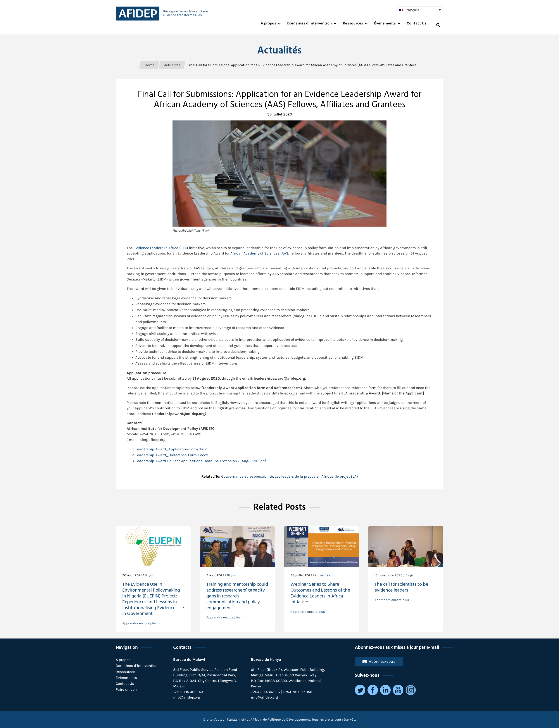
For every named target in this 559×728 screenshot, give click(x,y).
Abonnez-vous (382, 661)
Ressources (125, 671)
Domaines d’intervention (136, 665)
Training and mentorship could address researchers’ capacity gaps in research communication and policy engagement (237, 597)
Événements (126, 677)
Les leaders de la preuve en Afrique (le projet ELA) (316, 476)
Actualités (322, 575)
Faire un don (126, 689)
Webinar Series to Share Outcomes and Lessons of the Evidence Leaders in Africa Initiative (320, 594)
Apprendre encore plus (139, 623)
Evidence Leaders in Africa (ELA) (161, 248)
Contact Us (125, 683)
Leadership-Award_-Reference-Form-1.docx (171, 455)
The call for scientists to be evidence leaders (401, 588)
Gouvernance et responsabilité (247, 476)
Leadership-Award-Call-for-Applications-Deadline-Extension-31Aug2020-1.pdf (200, 461)
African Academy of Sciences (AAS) (260, 253)
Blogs (149, 575)
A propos (123, 659)
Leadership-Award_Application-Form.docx (171, 449)
